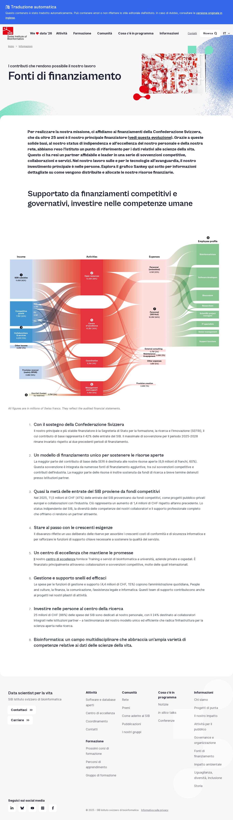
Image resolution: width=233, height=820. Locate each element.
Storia (198, 786)
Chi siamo (201, 699)
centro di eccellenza (60, 559)
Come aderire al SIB (136, 716)
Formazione (82, 33)
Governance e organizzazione (205, 740)
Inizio (11, 46)
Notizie (163, 704)
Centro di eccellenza (100, 713)
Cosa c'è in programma (136, 33)
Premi (126, 708)
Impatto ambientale (208, 764)
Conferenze (166, 720)
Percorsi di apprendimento (96, 764)
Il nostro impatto (205, 716)
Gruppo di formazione (101, 775)
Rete (125, 699)
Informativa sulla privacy (154, 810)
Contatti (192, 33)
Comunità (104, 33)
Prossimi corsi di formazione (97, 751)
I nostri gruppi (131, 732)
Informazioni (169, 33)
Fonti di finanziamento (204, 753)
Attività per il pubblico (203, 726)
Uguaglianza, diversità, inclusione (208, 775)
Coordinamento (97, 721)
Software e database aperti (100, 702)
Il (34, 559)
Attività (61, 33)
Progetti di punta (206, 708)
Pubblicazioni (131, 724)
